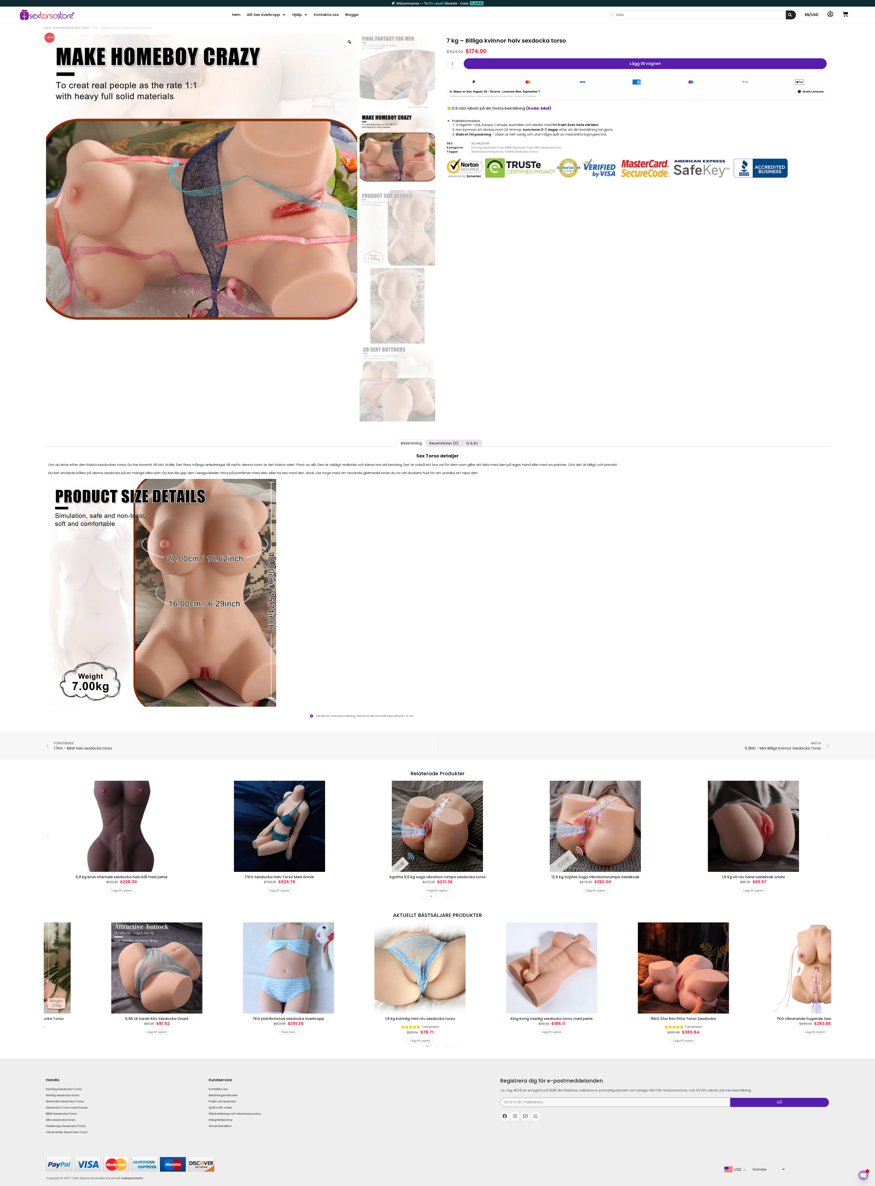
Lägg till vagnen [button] (121, 890)
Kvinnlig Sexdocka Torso (71, 28)
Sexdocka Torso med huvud (67, 1107)
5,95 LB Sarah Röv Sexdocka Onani (108, 1018)
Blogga (351, 14)
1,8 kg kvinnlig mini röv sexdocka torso (372, 1018)
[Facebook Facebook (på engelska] (504, 1116)
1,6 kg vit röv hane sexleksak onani (753, 877)
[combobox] (697, 14)
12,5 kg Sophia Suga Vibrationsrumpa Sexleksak (595, 877)
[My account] (830, 14)
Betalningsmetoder (223, 1095)
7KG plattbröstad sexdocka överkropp (240, 1018)
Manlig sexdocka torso (63, 1095)
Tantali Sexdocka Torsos (521, 152)
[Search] (791, 14)
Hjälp (297, 14)
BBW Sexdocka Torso (519, 147)
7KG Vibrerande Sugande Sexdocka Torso (766, 1018)
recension (382, 1026)
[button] (637, 121)
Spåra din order (220, 1107)
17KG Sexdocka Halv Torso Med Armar (279, 877)
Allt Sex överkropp (263, 14)
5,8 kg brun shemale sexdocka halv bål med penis (121, 877)
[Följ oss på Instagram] (515, 1116)
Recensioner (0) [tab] (444, 443)
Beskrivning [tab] (411, 443)
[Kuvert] (525, 1116)
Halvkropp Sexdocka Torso (66, 1126)
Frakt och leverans (222, 1101)
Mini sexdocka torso (548, 147)
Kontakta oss (326, 14)
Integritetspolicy (220, 1120)
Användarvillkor (220, 1126)
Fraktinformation (466, 121)
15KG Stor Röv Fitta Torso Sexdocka (634, 1018)
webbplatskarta (132, 1178)
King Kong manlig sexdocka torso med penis (503, 1018)
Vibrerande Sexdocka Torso (67, 1132)
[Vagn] (845, 14)
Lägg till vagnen (645, 63)
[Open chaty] (863, 1175)
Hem (236, 14)
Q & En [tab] (472, 443)
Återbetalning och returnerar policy (235, 1114)
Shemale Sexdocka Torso (65, 1101)
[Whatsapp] (535, 1116)
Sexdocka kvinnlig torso (487, 152)
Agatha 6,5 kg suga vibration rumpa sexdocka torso (437, 877)
